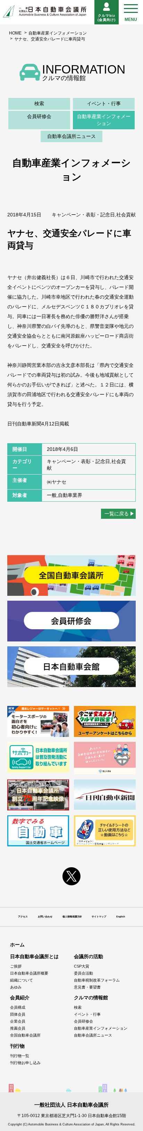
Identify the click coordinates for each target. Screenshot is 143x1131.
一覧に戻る (116, 513)
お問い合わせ (45, 916)
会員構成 (17, 1007)
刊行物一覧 (19, 1056)
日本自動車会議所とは (34, 956)
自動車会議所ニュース (71, 136)
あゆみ (16, 987)
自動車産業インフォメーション (57, 33)
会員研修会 (39, 116)
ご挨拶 (16, 966)
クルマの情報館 (91, 997)
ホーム (17, 944)
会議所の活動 (88, 956)
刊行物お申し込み (25, 1063)
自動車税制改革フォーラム (97, 980)
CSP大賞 (81, 966)
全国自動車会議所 (25, 1035)
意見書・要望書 (87, 987)
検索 (39, 103)
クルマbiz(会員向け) (107, 18)
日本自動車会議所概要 (29, 973)
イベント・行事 (104, 103)
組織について (21, 980)
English (120, 916)
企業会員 (17, 1021)
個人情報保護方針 (72, 916)
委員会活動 (83, 973)
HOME (15, 33)
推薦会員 (17, 1028)
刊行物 (17, 1046)
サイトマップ (99, 916)
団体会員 (17, 1014)
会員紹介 (20, 997)
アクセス (23, 916)
